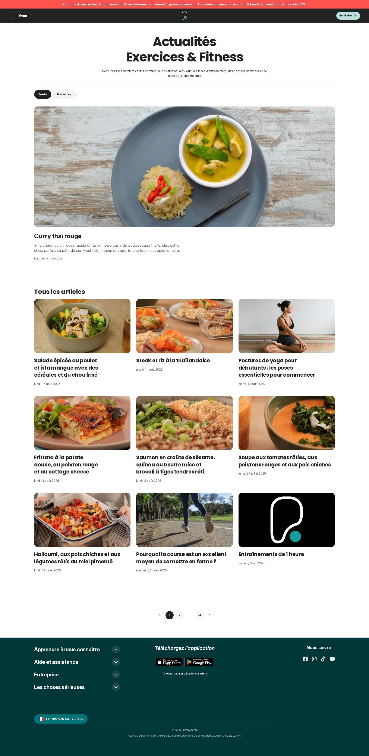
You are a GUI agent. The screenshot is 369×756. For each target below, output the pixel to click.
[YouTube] (332, 658)
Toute (42, 94)
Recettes (64, 94)
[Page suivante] (210, 615)
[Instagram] (314, 658)
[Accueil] (185, 15)
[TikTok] (323, 658)
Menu (22, 15)
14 (199, 615)
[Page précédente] (159, 615)
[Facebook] (305, 658)
